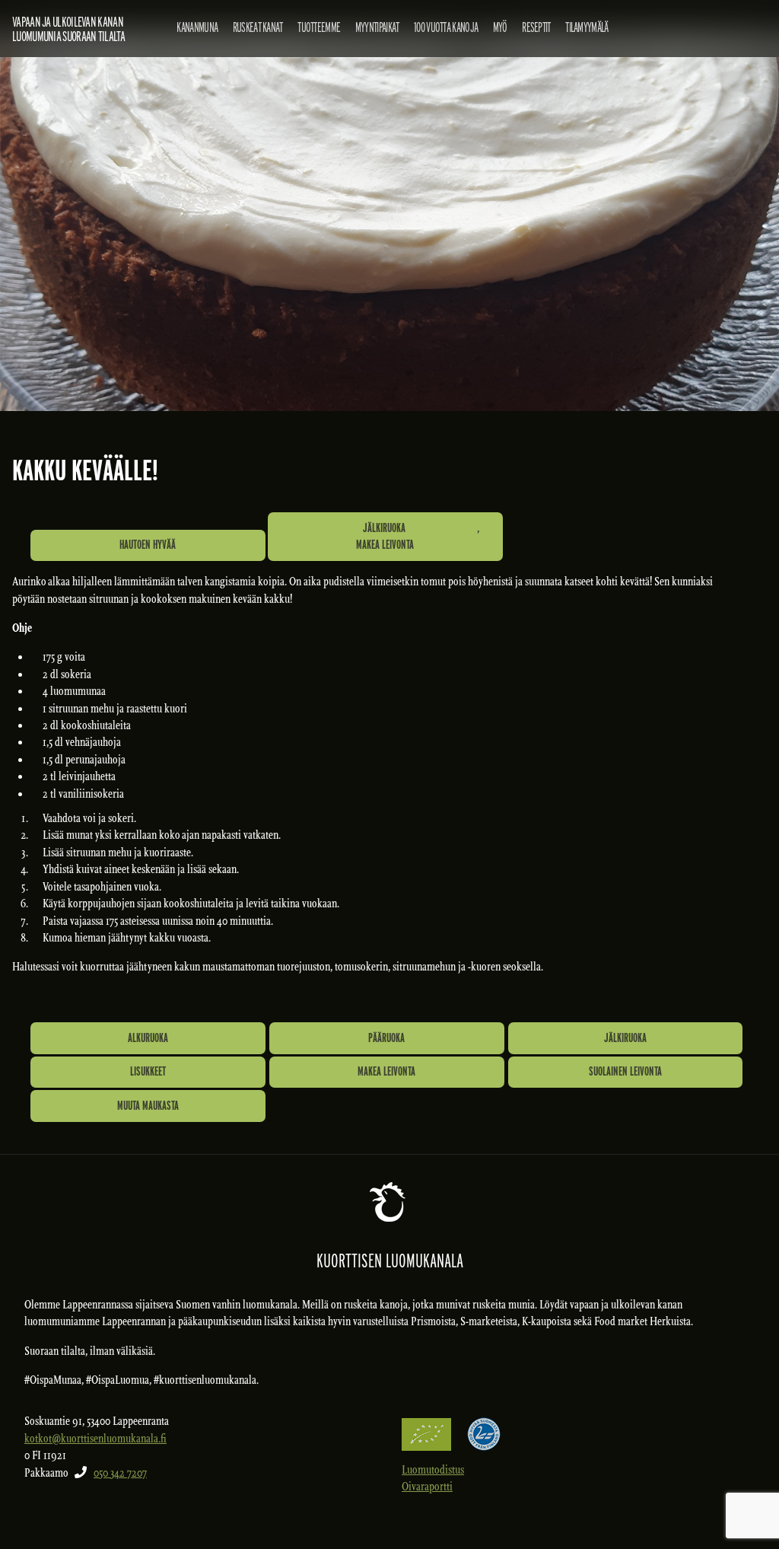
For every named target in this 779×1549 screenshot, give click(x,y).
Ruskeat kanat (258, 27)
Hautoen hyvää (147, 544)
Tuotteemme (318, 27)
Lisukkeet (148, 1071)
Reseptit (536, 27)
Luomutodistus (433, 1470)
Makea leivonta (385, 544)
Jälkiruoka (384, 528)
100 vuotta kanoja (446, 27)
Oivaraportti (427, 1486)
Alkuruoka (148, 1038)
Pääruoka (386, 1038)
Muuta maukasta (148, 1105)
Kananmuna (197, 27)
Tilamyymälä (586, 27)
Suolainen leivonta (625, 1071)
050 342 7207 (120, 1473)
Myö (500, 27)
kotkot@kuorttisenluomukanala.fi (95, 1438)
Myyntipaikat (377, 27)
